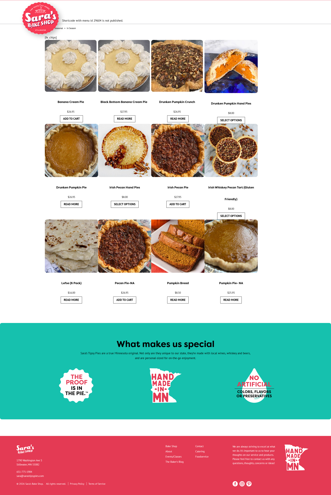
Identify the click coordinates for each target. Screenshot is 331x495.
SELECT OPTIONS (231, 120)
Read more (124, 119)
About (169, 451)
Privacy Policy (77, 483)
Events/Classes (174, 456)
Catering (200, 451)
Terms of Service (96, 483)
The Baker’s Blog (175, 461)
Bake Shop (171, 446)
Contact (199, 446)
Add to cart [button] (71, 119)
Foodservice (202, 456)
